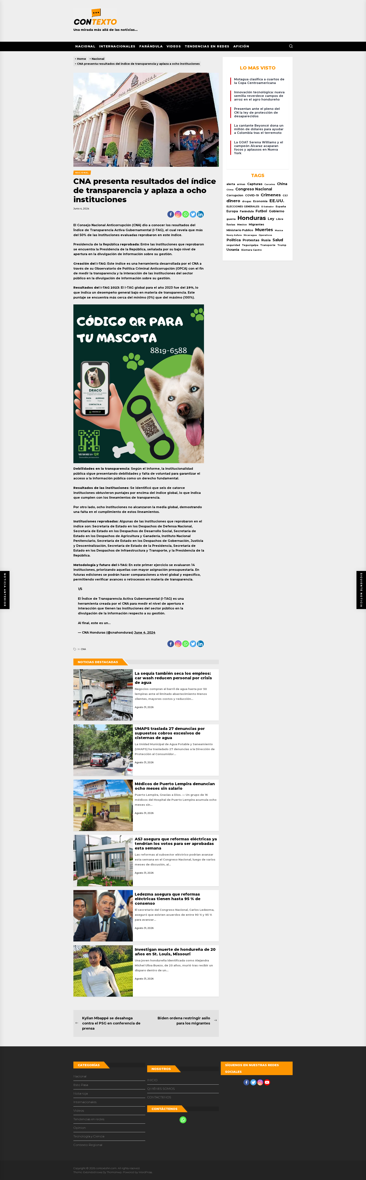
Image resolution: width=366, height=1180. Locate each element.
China (282, 184)
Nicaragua (250, 235)
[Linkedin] (200, 214)
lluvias (230, 224)
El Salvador (267, 206)
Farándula (151, 46)
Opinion (79, 1128)
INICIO (152, 1080)
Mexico (242, 224)
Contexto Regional (87, 1145)
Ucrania (232, 249)
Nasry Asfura (234, 235)
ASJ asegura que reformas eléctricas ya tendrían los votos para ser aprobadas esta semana (176, 843)
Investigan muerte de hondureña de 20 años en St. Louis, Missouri (175, 951)
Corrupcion (234, 195)
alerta (230, 184)
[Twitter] (193, 214)
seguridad (233, 245)
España (281, 206)
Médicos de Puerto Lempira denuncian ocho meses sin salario (175, 786)
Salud (278, 240)
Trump (281, 245)
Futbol (261, 211)
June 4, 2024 (144, 632)
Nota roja (80, 1093)
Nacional (85, 46)
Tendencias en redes (207, 46)
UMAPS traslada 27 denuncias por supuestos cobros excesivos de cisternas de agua (170, 733)
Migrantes (256, 224)
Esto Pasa (80, 1085)
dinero (233, 200)
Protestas (251, 240)
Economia (260, 201)
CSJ (285, 195)
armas (241, 184)
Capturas (254, 184)
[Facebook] (170, 214)
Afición (241, 46)
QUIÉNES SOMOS (161, 1089)
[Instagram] (178, 214)
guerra (231, 218)
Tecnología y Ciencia (88, 1136)
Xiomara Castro (251, 249)
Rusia (266, 240)
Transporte (267, 245)
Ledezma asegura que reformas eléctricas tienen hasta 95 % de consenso (167, 899)
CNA (83, 649)
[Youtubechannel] (267, 1082)
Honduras (252, 218)
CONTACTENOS (159, 1097)
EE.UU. (276, 200)
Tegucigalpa (250, 245)
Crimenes (271, 194)
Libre (279, 218)
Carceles (269, 184)
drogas (246, 201)
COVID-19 (252, 195)
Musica (279, 230)
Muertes (264, 229)
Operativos (265, 235)
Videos (174, 46)
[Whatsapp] (185, 214)
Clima (230, 189)
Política (233, 240)
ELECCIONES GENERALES (242, 206)
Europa (232, 211)
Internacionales (117, 46)
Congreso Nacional (253, 189)
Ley (271, 219)
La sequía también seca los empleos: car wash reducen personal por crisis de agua (173, 678)
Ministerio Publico (239, 230)
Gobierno (276, 211)
